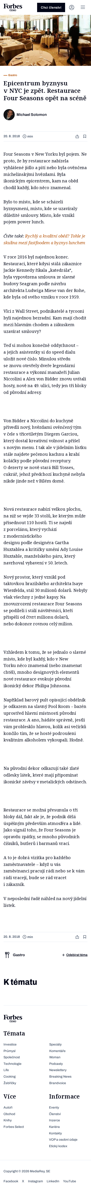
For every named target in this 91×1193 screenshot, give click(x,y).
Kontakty (55, 1133)
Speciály (55, 1044)
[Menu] (83, 7)
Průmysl (9, 1051)
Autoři (8, 1107)
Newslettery (57, 1070)
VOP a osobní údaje (63, 1139)
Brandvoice (57, 1083)
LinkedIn (53, 1181)
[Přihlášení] (71, 7)
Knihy (8, 1120)
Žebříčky (10, 1083)
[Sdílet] (77, 136)
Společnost (12, 1057)
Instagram (35, 1181)
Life (6, 1070)
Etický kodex (58, 1146)
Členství (55, 1114)
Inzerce (54, 1120)
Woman (54, 1057)
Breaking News (60, 1076)
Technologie (12, 1064)
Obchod (9, 1114)
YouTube (69, 1181)
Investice (10, 1044)
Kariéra (54, 1127)
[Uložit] (85, 136)
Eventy (54, 1107)
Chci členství (51, 7)
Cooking (10, 1076)
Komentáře (57, 1051)
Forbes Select (14, 1127)
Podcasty (56, 1064)
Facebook (11, 1181)
